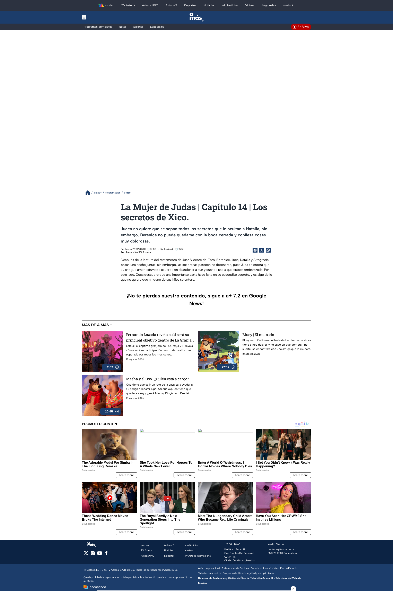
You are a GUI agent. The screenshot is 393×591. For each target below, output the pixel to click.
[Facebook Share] (255, 250)
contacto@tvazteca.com (281, 549)
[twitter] (86, 554)
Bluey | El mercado (258, 334)
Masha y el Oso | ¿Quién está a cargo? (157, 378)
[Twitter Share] (261, 250)
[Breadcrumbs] (89, 192)
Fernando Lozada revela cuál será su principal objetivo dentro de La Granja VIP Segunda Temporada (159, 337)
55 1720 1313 (275, 553)
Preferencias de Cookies (235, 568)
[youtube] (99, 554)
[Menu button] (98, 17)
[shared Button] (268, 250)
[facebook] (106, 554)
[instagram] (92, 554)
